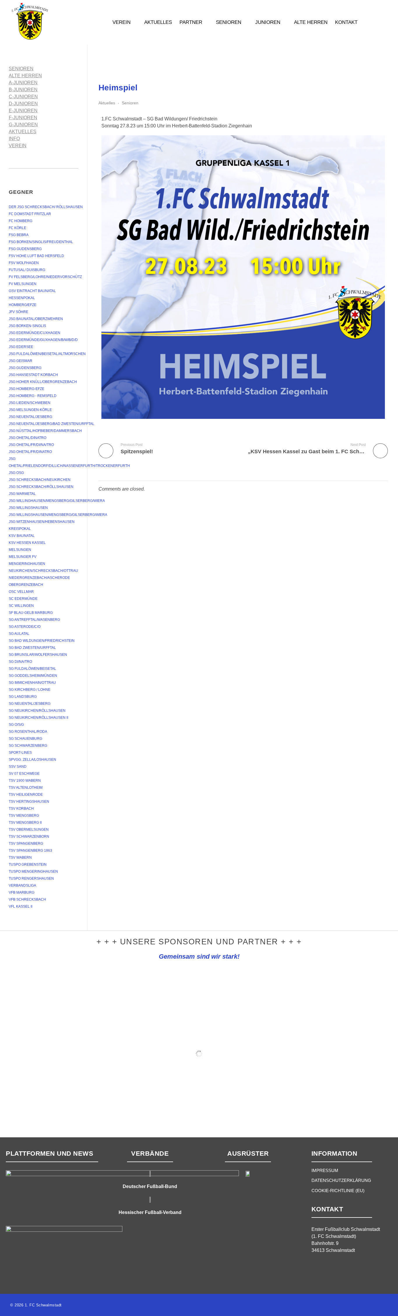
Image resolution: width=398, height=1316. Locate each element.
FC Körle (17, 228)
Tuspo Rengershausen (31, 878)
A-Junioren (23, 82)
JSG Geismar (20, 361)
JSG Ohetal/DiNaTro (27, 438)
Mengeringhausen (27, 564)
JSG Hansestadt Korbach (33, 375)
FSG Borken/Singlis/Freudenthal (41, 242)
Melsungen (20, 550)
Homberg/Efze (22, 305)
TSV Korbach (21, 809)
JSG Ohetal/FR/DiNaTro (30, 452)
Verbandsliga (22, 885)
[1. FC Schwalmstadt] (48, 21)
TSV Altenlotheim (26, 788)
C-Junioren (23, 96)
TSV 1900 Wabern (25, 781)
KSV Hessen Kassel (27, 543)
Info (14, 138)
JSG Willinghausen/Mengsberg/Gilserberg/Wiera (57, 501)
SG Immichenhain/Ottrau (32, 683)
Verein (18, 145)
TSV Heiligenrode (26, 795)
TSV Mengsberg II (25, 822)
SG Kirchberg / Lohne (29, 690)
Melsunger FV (22, 557)
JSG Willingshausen (28, 508)
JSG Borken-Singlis (27, 326)
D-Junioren (23, 103)
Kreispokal (20, 529)
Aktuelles (106, 103)
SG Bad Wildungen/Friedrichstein (42, 641)
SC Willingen (21, 606)
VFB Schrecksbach (27, 899)
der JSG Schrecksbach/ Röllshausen (46, 207)
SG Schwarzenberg (28, 746)
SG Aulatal (19, 634)
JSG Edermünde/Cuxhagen (34, 333)
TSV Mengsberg (24, 816)
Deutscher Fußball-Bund (150, 1186)
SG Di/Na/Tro (20, 662)
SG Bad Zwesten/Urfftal (32, 648)
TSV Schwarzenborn (29, 836)
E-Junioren (23, 110)
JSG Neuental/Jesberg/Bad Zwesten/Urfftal (51, 424)
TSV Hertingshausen (29, 802)
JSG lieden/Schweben (29, 403)
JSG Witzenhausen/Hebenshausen (42, 522)
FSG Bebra (19, 235)
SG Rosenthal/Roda (28, 732)
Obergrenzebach (26, 585)
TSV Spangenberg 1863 (30, 850)
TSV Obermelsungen (29, 829)
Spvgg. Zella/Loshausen (32, 760)
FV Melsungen (22, 284)
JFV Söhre (18, 312)
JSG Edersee (21, 347)
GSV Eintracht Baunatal (32, 291)
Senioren (130, 103)
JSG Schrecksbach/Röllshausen (41, 487)
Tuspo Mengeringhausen (33, 871)
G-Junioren (23, 124)
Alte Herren (25, 75)
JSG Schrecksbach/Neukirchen (40, 480)
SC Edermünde (23, 599)
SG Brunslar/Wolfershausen (38, 655)
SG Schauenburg (25, 739)
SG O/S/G (16, 725)
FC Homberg (20, 221)
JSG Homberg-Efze (26, 389)
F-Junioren (23, 117)
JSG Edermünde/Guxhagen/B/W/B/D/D (43, 340)
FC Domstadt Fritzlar (30, 214)
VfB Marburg (21, 892)
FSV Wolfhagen (24, 263)
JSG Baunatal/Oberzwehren (36, 319)
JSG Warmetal (22, 494)
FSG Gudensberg (25, 249)
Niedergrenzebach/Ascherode (39, 578)
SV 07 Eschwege (24, 774)
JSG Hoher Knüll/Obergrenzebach (43, 382)
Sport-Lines (20, 753)
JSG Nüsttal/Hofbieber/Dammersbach (45, 431)
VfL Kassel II (20, 906)
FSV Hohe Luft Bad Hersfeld (36, 256)
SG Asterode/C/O (24, 627)
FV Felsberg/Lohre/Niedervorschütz (45, 277)
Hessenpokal (22, 298)
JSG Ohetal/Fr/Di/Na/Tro (31, 445)
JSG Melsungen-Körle (30, 410)
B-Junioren (23, 89)
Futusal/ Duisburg (27, 270)
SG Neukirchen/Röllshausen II (38, 718)
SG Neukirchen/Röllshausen (37, 711)
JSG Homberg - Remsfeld (33, 396)
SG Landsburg (23, 697)
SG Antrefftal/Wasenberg (34, 620)
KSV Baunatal (22, 536)
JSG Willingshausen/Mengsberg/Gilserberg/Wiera (58, 515)
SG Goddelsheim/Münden (33, 676)
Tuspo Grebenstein (28, 864)
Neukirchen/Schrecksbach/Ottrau (43, 571)
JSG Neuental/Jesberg (30, 417)
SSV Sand (18, 767)
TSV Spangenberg (26, 843)
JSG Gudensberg (25, 368)
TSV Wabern (20, 857)
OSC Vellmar (21, 592)
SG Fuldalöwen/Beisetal (32, 669)
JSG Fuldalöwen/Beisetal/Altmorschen (47, 354)
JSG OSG (16, 473)
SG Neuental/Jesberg (29, 704)
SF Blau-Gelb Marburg (31, 613)
